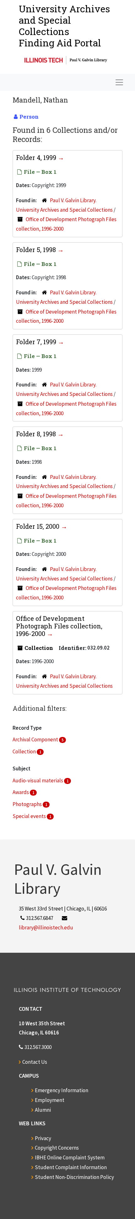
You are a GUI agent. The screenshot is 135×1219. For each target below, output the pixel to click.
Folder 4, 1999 (37, 157)
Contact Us (34, 1061)
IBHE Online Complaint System (70, 1157)
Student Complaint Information (71, 1167)
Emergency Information (61, 1090)
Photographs (28, 804)
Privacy (43, 1138)
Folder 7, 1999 (37, 342)
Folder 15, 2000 (38, 526)
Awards (21, 792)
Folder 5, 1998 (36, 249)
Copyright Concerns (57, 1147)
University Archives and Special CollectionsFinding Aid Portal (64, 26)
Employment (49, 1100)
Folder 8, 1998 (36, 434)
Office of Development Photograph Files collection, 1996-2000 (59, 626)
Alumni (43, 1109)
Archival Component (36, 739)
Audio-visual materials (38, 780)
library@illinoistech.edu (46, 927)
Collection (25, 751)
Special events (30, 816)
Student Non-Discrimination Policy (74, 1177)
